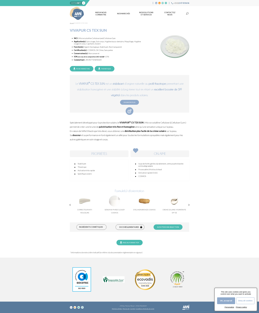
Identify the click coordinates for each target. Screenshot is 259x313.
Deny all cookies (245, 301)
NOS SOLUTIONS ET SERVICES (146, 13)
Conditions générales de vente (145, 309)
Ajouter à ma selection (168, 227)
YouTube (163, 3)
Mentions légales (117, 309)
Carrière (132, 309)
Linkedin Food (159, 3)
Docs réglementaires (129, 227)
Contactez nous (169, 13)
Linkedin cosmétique (156, 3)
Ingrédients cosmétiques (91, 227)
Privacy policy (241, 307)
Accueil (72, 23)
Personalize (229, 307)
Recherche (187, 13)
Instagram (166, 3)
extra (76, 3)
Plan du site (126, 309)
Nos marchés (123, 13)
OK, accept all (226, 301)
